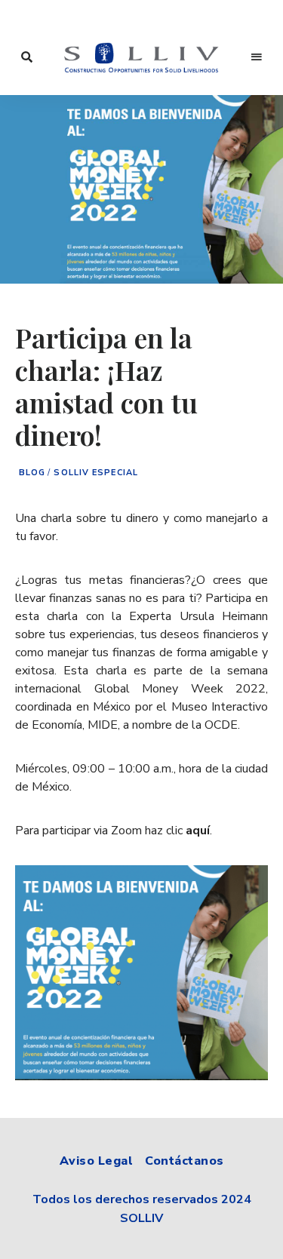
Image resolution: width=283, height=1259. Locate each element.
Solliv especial (96, 472)
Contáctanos (184, 1161)
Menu (256, 57)
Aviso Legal (97, 1161)
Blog (32, 472)
